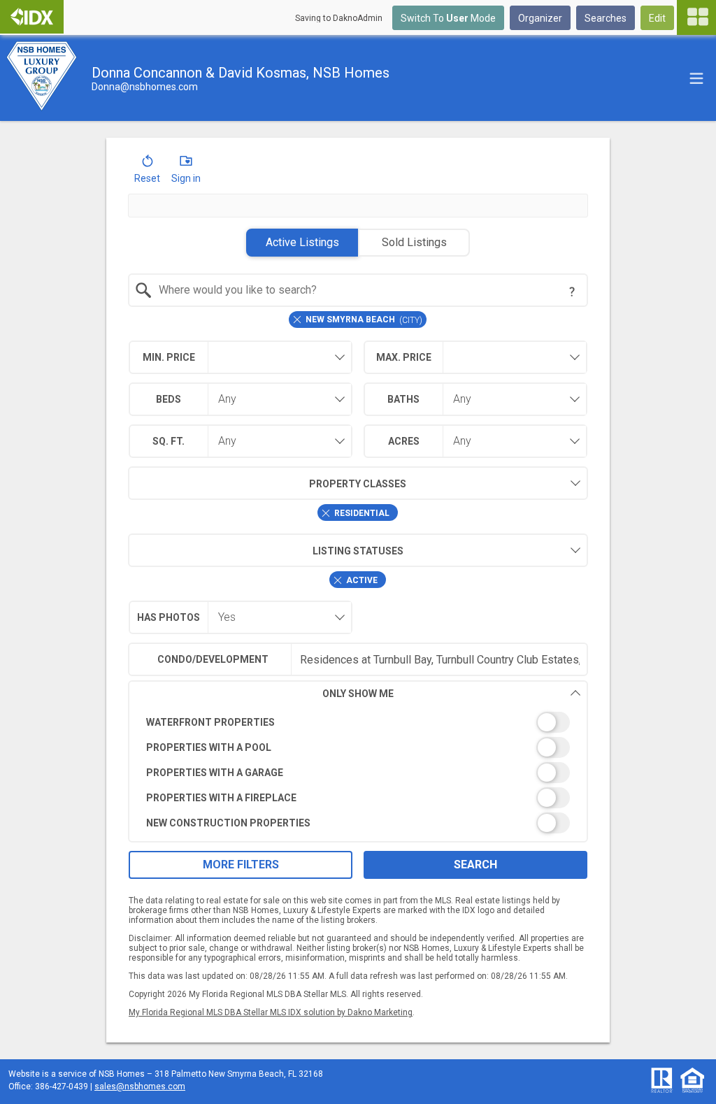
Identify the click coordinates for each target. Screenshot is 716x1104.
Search (475, 864)
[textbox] (367, 290)
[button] (147, 172)
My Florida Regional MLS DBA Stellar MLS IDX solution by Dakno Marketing (271, 1012)
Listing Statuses (358, 551)
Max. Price (403, 357)
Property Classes (357, 483)
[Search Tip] (572, 291)
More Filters (241, 864)
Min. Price (169, 357)
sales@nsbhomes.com (139, 1086)
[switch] (358, 722)
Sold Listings (414, 242)
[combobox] (358, 290)
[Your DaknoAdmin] (32, 17)
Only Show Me (358, 693)
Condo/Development (212, 659)
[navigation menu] (696, 17)
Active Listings (302, 242)
